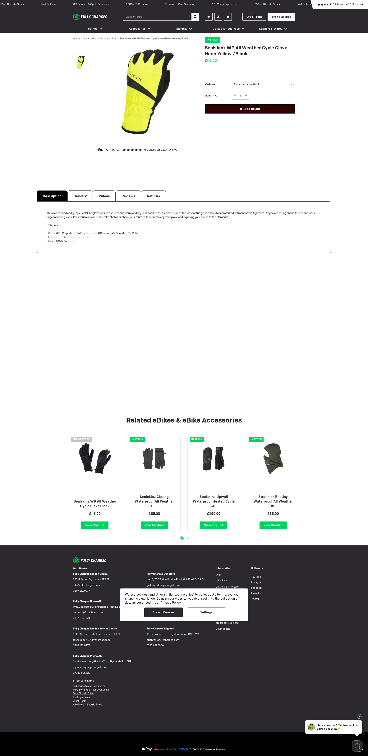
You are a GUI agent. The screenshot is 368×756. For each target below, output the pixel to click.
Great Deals (79, 701)
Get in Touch (254, 16)
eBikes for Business (226, 28)
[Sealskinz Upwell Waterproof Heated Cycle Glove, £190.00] (214, 458)
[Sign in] (218, 17)
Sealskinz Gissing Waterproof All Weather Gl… (154, 501)
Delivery (80, 196)
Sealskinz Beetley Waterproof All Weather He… (273, 501)
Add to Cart (252, 109)
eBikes (93, 28)
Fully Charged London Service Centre (95, 628)
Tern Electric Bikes (83, 693)
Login (219, 574)
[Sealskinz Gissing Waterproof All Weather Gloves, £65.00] (154, 458)
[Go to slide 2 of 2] (188, 538)
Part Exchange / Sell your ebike (91, 689)
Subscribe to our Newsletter (89, 686)
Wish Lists (222, 580)
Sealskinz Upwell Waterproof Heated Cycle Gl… (214, 501)
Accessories (137, 28)
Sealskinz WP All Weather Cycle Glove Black (95, 503)
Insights (181, 28)
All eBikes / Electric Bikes (87, 704)
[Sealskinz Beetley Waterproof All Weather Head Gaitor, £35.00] (273, 458)
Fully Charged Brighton (160, 628)
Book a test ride (281, 16)
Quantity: (211, 95)
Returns (153, 196)
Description (52, 196)
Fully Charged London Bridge (90, 573)
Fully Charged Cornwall (87, 601)
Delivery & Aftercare (227, 586)
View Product (94, 525)
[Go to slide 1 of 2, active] (182, 538)
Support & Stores (270, 28)
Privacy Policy (170, 603)
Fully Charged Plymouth (87, 656)
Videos (104, 196)
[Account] (209, 17)
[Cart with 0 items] (228, 17)
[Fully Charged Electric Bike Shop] (98, 17)
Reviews (128, 196)
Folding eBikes (81, 697)
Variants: (210, 84)
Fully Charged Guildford (161, 573)
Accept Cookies (163, 612)
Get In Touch (223, 628)
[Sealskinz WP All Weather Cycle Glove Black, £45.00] (95, 458)
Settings (206, 612)
